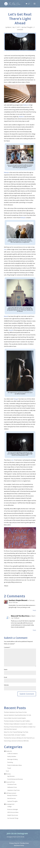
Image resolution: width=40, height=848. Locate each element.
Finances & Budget (12, 809)
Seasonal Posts (10, 782)
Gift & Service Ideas (12, 812)
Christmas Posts (11, 784)
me (12, 460)
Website (6, 685)
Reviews (8, 774)
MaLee (9, 27)
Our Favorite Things (12, 818)
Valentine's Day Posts (13, 790)
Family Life (9, 751)
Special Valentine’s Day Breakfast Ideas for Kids (17, 715)
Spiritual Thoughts (27, 27)
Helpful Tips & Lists (12, 815)
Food (7, 771)
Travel (9, 768)
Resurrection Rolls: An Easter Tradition (14, 735)
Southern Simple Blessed (18, 600)
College (9, 806)
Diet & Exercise (11, 798)
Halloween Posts (12, 787)
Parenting (10, 762)
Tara (5, 249)
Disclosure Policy (19, 845)
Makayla (6, 172)
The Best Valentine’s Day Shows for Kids (15, 712)
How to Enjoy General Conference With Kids (16, 741)
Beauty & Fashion (12, 795)
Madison (25, 105)
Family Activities (11, 756)
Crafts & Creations (12, 753)
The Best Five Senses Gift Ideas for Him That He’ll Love (19, 738)
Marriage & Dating (12, 759)
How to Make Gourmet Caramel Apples (15, 718)
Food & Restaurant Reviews (15, 779)
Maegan (16, 399)
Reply (34, 610)
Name (5, 669)
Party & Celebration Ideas (14, 765)
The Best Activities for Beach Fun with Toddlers (17, 721)
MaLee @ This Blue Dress (20, 616)
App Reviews (11, 776)
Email (5, 677)
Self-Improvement (11, 793)
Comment (7, 647)
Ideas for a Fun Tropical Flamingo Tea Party (16, 732)
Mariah (6, 316)
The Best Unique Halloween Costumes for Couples (18, 724)
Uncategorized (10, 804)
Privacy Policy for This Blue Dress (19, 843)
